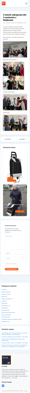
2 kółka (3, 289)
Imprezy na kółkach (6, 299)
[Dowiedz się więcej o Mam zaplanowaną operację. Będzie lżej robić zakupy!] (15, 200)
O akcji (3, 301)
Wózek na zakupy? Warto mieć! (14, 174)
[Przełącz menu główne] (26, 3)
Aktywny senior (5, 292)
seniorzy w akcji (5, 314)
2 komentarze (7, 210)
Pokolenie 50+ (5, 305)
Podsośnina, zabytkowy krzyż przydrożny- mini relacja (15, 336)
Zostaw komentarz (11, 177)
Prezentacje (4, 310)
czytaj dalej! (14, 377)
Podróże (4, 303)
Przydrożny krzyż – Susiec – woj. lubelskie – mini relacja (15, 342)
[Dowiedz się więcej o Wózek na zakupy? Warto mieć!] (15, 167)
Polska (3, 308)
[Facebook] (3, 385)
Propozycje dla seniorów (7, 312)
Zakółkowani (5, 321)
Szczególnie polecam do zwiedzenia (10, 319)
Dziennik (4, 296)
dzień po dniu (5, 294)
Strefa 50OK (4, 317)
